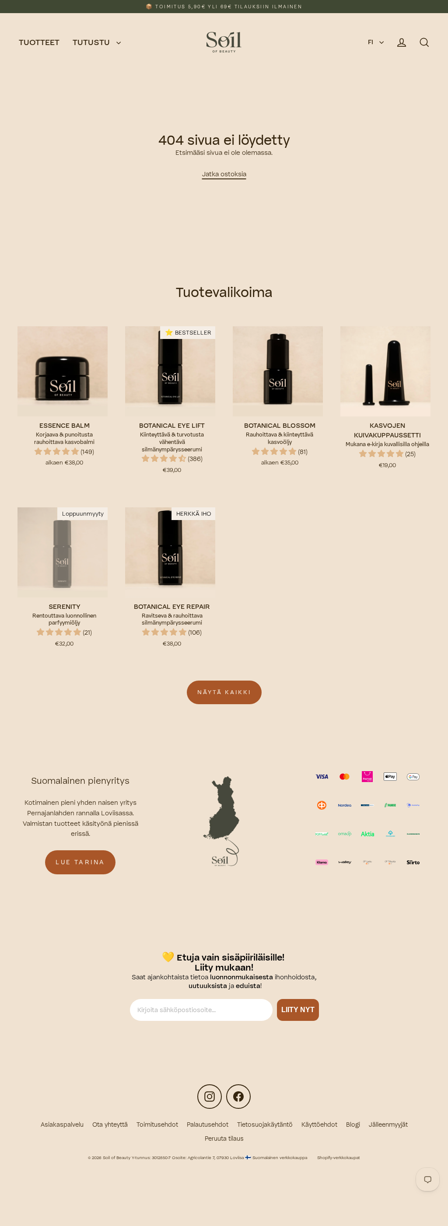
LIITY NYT (300, 1010)
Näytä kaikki (224, 692)
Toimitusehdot (157, 1124)
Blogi (353, 1124)
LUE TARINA (80, 862)
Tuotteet (39, 42)
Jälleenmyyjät (388, 1124)
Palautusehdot (207, 1124)
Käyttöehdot (319, 1124)
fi (371, 42)
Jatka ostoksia (224, 174)
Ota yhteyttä (110, 1124)
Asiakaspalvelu (62, 1124)
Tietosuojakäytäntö (265, 1124)
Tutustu (92, 42)
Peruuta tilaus (224, 1138)
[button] (57, 451)
